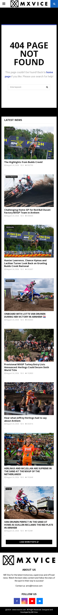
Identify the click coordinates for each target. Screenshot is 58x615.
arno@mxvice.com (34, 586)
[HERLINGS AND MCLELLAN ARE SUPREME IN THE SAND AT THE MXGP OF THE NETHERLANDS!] (29, 449)
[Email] (40, 601)
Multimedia (10, 129)
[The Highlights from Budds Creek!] (29, 142)
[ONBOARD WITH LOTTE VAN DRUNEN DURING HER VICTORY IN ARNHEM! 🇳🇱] (29, 294)
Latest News (13, 120)
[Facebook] (17, 601)
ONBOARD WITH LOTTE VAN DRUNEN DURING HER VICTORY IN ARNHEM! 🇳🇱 (25, 315)
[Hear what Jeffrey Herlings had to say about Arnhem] (29, 398)
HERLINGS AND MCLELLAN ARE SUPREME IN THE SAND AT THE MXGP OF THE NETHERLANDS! (28, 471)
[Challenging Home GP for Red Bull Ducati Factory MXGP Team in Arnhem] (29, 190)
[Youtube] (32, 601)
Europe (8, 331)
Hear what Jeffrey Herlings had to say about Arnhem (25, 419)
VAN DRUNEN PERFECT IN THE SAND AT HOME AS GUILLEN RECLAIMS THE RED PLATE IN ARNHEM (28, 524)
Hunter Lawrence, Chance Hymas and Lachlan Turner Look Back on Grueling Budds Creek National (25, 263)
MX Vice (34, 612)
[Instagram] (24, 601)
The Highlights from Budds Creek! (23, 162)
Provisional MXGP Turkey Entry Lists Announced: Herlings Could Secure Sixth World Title (26, 367)
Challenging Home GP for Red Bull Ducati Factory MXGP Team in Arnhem (27, 211)
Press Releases (11, 176)
